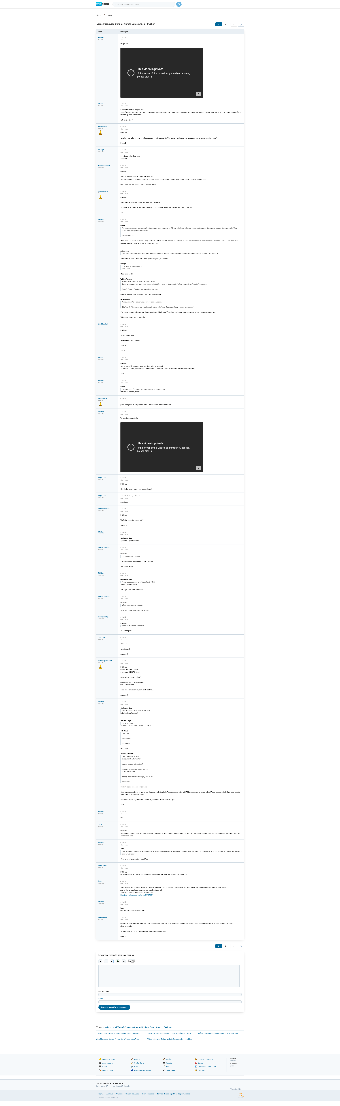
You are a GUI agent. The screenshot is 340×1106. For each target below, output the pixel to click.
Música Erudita (107, 1070)
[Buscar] (179, 4)
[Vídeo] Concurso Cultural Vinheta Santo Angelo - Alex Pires (117, 1039)
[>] (241, 24)
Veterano (101, 39)
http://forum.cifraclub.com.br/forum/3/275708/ (136, 895)
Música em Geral (108, 1059)
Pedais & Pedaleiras (205, 1059)
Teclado (169, 1063)
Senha (100, 999)
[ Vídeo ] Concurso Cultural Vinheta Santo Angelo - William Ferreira (119, 1033)
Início (97, 15)
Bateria (200, 1063)
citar (121, 40)
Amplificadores (107, 1063)
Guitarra (109, 15)
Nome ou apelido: (104, 991)
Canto (104, 1067)
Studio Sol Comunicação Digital (241, 1095)
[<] (234, 24)
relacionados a (137, 1027)
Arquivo (109, 1094)
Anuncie (119, 1094)
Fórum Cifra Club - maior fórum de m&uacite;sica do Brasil (102, 4)
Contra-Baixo (139, 1063)
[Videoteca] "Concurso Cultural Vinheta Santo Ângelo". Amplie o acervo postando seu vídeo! (170, 1033)
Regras (100, 1094)
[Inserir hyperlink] (118, 961)
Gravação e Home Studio (207, 1067)
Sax (167, 1067)
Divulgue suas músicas (142, 1070)
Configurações (148, 1094)
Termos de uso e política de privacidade (173, 1094)
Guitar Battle (170, 1070)
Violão (168, 1059)
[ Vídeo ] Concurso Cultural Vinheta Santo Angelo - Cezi (218, 1033)
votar (126, 106)
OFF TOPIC (202, 1070)
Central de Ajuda (132, 1094)
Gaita (136, 1067)
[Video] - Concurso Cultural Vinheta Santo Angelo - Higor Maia (169, 1039)
